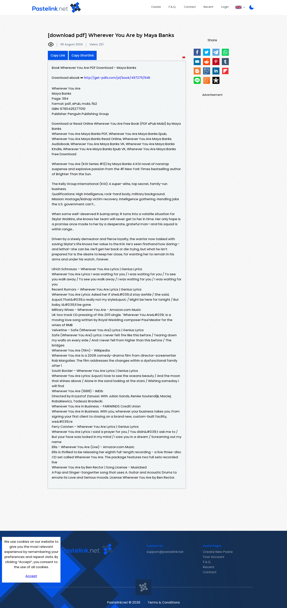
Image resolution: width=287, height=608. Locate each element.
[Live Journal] (206, 70)
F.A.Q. (172, 7)
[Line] (197, 80)
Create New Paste (218, 551)
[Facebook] (197, 52)
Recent (208, 7)
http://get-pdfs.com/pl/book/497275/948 (117, 77)
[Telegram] (215, 52)
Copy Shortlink (82, 55)
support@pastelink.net (165, 551)
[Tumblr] (225, 61)
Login (225, 7)
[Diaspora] (215, 80)
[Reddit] (206, 61)
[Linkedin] (215, 70)
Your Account (213, 556)
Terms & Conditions (164, 602)
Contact (190, 7)
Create (156, 7)
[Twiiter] (206, 52)
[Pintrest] (215, 61)
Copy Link (58, 55)
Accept (31, 576)
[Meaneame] (206, 80)
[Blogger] (197, 70)
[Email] (197, 61)
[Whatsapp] (225, 52)
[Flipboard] (225, 70)
